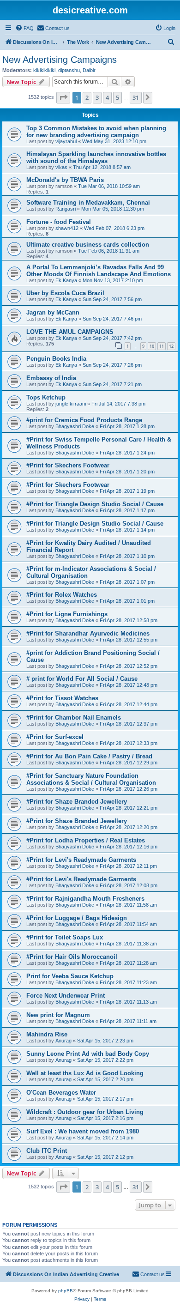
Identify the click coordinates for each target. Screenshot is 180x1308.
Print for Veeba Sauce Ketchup (70, 976)
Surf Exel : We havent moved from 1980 (82, 1131)
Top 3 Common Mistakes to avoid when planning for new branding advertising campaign (96, 132)
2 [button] (87, 97)
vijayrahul (66, 141)
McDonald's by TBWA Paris (65, 179)
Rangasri (65, 209)
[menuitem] (24, 28)
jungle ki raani (70, 403)
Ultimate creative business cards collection (87, 244)
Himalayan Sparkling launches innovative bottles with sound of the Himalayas (96, 157)
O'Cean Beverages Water (61, 1092)
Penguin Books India (56, 358)
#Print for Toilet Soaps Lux (64, 937)
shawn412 (66, 228)
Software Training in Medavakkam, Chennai (88, 202)
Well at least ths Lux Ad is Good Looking (85, 1073)
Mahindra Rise (46, 1034)
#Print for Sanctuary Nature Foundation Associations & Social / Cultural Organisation (91, 779)
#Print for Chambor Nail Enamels (73, 717)
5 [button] (117, 97)
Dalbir (89, 70)
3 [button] (97, 97)
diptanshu (69, 70)
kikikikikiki (44, 70)
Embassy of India (51, 378)
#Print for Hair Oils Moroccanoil (71, 956)
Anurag (63, 1040)
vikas (61, 167)
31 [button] (135, 97)
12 (171, 346)
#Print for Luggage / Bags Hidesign (76, 917)
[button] (63, 97)
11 (161, 346)
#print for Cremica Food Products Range (84, 420)
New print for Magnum (58, 1014)
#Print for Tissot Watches (62, 698)
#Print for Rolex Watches (61, 594)
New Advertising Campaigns (59, 59)
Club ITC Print (46, 1150)
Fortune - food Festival (58, 221)
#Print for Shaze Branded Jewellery (76, 801)
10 (152, 346)
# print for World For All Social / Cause (82, 678)
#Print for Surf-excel (55, 736)
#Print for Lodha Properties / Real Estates (85, 840)
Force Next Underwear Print (65, 995)
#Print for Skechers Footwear (67, 465)
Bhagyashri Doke (74, 426)
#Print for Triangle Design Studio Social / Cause (94, 504)
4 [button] (107, 97)
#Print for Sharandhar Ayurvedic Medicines (88, 633)
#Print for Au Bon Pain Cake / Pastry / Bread (89, 756)
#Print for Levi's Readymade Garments (81, 859)
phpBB (65, 1290)
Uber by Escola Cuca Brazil (65, 293)
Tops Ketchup (46, 397)
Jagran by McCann (52, 312)
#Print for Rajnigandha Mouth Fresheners (85, 898)
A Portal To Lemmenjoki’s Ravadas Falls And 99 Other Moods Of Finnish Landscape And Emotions (98, 271)
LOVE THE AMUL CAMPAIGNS (70, 331)
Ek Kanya (66, 280)
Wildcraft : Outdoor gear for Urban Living (85, 1111)
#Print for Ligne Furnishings (67, 614)
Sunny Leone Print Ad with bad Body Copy (87, 1053)
